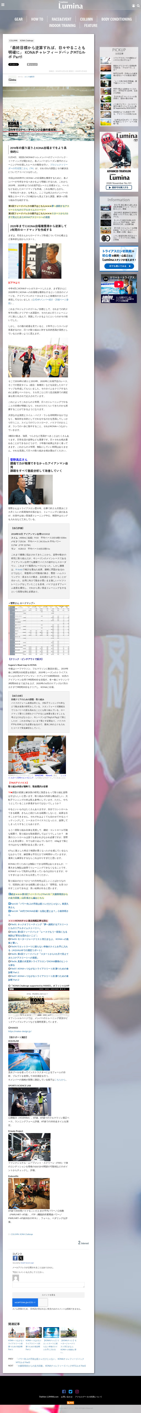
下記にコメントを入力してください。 (28, 1272)
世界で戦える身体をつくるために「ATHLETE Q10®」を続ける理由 (125, 91)
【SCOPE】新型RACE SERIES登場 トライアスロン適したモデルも (125, 215)
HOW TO (37, 19)
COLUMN (86, 19)
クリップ (33, 65)
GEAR (19, 19)
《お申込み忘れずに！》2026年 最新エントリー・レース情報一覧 (125, 122)
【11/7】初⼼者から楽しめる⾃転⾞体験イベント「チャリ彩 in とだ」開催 (125, 207)
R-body (19, 569)
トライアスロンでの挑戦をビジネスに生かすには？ (125, 59)
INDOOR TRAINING (62, 25)
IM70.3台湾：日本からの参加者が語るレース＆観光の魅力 (125, 74)
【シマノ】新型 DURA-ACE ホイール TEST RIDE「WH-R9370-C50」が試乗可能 (124, 222)
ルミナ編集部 (29, 76)
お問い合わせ (67, 1397)
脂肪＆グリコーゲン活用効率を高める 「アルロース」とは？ (125, 68)
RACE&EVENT (61, 19)
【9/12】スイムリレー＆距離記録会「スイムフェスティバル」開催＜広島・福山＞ (125, 230)
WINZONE (39, 776)
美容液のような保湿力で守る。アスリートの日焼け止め (125, 113)
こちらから (60, 1080)
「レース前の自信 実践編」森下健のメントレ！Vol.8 (125, 82)
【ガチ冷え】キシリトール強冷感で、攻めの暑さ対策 (125, 97)
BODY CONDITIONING (116, 19)
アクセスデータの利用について (88, 1397)
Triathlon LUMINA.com (49, 1397)
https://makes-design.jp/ (20, 1031)
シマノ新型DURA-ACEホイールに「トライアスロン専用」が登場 (125, 238)
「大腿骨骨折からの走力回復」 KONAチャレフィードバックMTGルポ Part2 (51, 1366)
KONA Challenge (26, 1234)
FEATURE (90, 25)
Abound (49, 776)
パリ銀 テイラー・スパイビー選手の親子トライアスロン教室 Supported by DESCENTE (125, 106)
